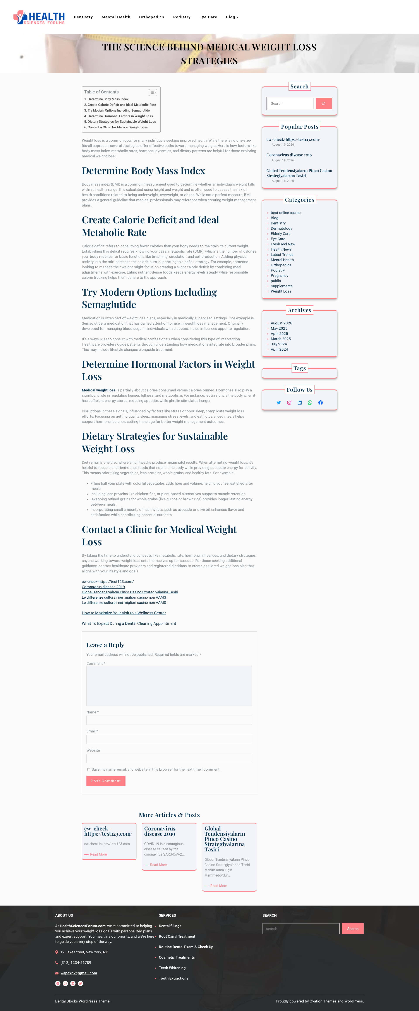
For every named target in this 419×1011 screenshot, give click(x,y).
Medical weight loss (99, 390)
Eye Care (278, 239)
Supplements (282, 286)
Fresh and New (283, 244)
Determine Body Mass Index (108, 99)
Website (93, 750)
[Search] (324, 103)
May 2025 (279, 328)
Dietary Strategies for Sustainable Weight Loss (122, 122)
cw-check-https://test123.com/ (108, 581)
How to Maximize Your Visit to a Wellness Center (124, 613)
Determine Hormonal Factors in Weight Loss (120, 116)
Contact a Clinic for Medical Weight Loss (118, 127)
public (276, 281)
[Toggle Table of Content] (151, 92)
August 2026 (281, 323)
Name (92, 712)
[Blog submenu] (237, 17)
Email (92, 731)
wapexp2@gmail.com (79, 973)
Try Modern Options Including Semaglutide (119, 110)
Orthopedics (281, 265)
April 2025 (279, 333)
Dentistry (278, 223)
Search (353, 929)
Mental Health (282, 260)
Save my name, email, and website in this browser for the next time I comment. (156, 769)
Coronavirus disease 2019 (103, 587)
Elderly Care (280, 233)
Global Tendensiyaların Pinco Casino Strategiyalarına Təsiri (130, 592)
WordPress (353, 1001)
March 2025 (281, 339)
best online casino (286, 212)
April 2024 (279, 349)
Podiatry (278, 270)
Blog (274, 218)
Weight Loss (281, 291)
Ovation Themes (323, 1001)
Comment (95, 663)
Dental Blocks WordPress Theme (82, 1001)
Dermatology (281, 228)
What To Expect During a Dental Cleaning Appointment (129, 623)
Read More (99, 854)
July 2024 (279, 344)
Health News (281, 249)
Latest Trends (282, 254)
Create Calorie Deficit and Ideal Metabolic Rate (122, 105)
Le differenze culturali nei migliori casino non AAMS (124, 597)
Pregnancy (279, 275)
